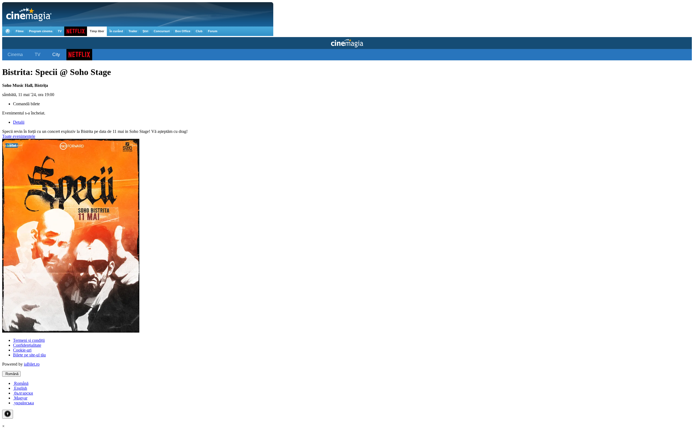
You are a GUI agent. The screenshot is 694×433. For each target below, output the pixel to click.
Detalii (18, 122)
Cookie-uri (22, 350)
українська (23, 403)
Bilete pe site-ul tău (29, 355)
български (23, 393)
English (20, 388)
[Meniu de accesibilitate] (7, 414)
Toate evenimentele (18, 136)
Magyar (20, 398)
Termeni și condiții (29, 340)
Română (11, 374)
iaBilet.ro (32, 364)
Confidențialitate (27, 345)
